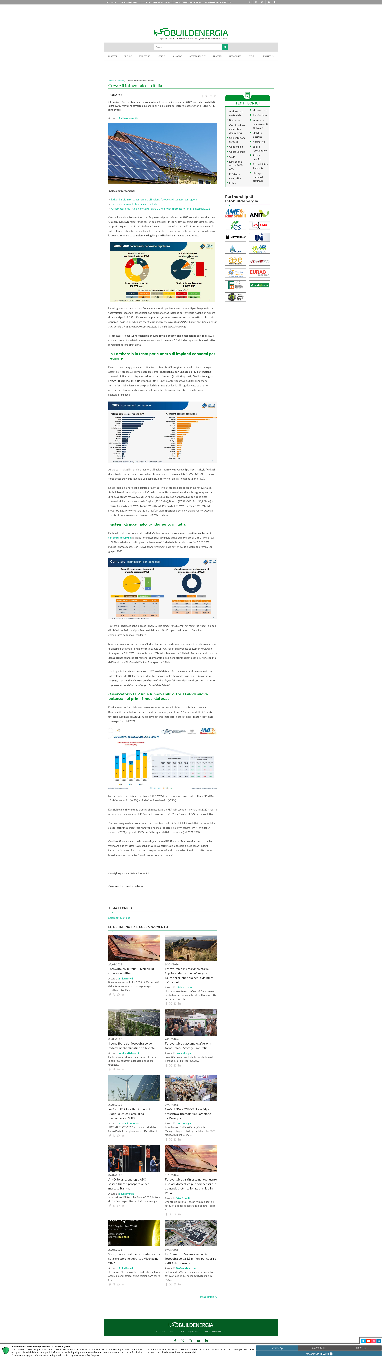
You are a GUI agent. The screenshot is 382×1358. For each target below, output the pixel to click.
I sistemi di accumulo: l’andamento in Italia (134, 204)
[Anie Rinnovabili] (235, 212)
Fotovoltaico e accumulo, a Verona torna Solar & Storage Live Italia (188, 1046)
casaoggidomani (129, 2)
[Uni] (259, 236)
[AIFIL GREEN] (259, 284)
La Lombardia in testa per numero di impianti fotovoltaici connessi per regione (154, 199)
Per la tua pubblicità (190, 1331)
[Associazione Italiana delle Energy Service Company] (259, 260)
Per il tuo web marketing (188, 2)
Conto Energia (237, 151)
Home (111, 80)
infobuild (111, 2)
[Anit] (259, 212)
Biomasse (234, 120)
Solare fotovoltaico (119, 917)
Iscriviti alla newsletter (218, 2)
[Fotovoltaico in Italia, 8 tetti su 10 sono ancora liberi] (134, 948)
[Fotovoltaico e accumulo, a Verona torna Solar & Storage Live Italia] (191, 1022)
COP (232, 156)
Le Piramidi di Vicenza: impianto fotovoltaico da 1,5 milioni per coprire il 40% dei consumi (190, 1258)
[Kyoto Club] (235, 248)
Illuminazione (260, 115)
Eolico (232, 183)
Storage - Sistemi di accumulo (258, 177)
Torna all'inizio (206, 1296)
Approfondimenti (198, 56)
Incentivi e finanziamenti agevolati (260, 124)
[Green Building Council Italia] (235, 296)
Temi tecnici (144, 56)
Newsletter (268, 56)
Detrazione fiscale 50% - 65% (236, 165)
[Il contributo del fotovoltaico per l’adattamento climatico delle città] (134, 1022)
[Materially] (235, 236)
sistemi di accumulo (119, 537)
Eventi (251, 56)
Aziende (128, 56)
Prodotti (112, 56)
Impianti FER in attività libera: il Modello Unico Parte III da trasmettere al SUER (129, 1113)
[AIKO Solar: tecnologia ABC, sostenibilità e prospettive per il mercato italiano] (134, 1158)
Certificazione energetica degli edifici (237, 129)
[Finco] (235, 284)
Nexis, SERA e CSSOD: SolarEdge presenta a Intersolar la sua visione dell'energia (188, 1113)
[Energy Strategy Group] (235, 224)
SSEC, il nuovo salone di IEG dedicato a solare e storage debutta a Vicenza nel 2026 (134, 1258)
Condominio (236, 146)
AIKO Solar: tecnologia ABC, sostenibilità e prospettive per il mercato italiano (129, 1184)
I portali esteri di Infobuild (156, 2)
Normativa (259, 141)
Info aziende (235, 56)
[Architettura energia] (235, 260)
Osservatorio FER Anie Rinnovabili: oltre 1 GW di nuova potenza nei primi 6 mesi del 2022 (160, 208)
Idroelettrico (260, 110)
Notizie (161, 56)
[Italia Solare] (235, 272)
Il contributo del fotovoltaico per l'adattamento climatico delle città (131, 1046)
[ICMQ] (259, 224)
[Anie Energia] (259, 248)
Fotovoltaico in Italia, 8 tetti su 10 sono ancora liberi (131, 971)
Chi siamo (160, 1331)
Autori (173, 1331)
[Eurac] (259, 272)
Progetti (217, 56)
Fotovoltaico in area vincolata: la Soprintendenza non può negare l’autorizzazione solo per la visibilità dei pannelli (189, 975)
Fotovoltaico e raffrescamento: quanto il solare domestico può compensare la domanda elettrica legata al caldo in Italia (191, 1186)
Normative (177, 56)
